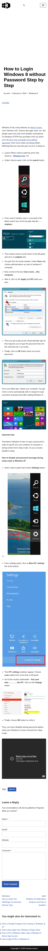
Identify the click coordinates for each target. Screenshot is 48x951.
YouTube (5, 103)
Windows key (19, 156)
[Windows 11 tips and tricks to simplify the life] (6, 5)
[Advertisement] (24, 41)
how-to (12, 789)
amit (8, 93)
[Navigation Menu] (43, 5)
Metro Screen (36, 127)
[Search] (24, 5)
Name (5, 819)
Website (5, 840)
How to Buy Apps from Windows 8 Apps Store (21, 930)
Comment (7, 850)
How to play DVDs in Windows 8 (15, 939)
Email (5, 829)
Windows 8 (33, 93)
